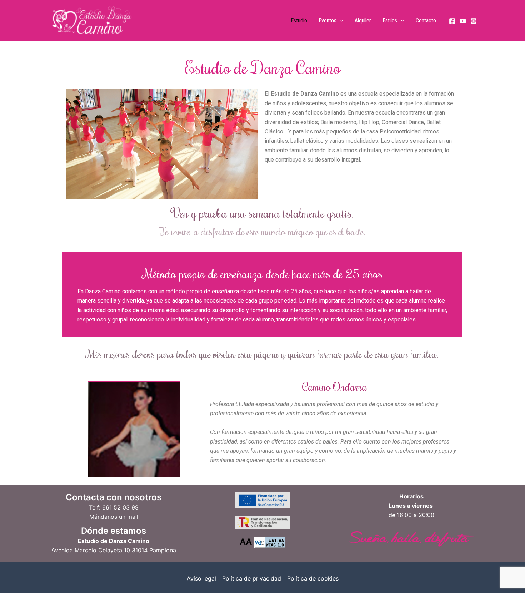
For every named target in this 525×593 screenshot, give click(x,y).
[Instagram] (473, 21)
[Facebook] (452, 21)
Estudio (299, 20)
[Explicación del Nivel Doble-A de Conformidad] (269, 542)
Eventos (327, 20)
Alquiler (363, 20)
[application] (340, 20)
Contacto (426, 20)
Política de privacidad (251, 578)
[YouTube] (463, 21)
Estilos (389, 20)
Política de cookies (313, 578)
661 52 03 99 (120, 507)
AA (246, 542)
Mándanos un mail (113, 516)
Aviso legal (201, 578)
